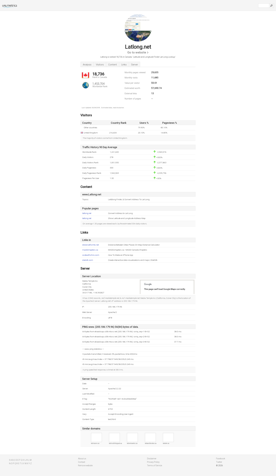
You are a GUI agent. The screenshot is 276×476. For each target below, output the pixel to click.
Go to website (136, 52)
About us (82, 458)
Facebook (220, 458)
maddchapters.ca (90, 250)
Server (134, 64)
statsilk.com (87, 260)
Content (112, 64)
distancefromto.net (90, 245)
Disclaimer (151, 458)
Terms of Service (154, 465)
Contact (81, 462)
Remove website (85, 465)
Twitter (219, 462)
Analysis (87, 64)
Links (124, 64)
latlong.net (86, 213)
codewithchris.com (90, 255)
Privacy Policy (153, 462)
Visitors (100, 64)
